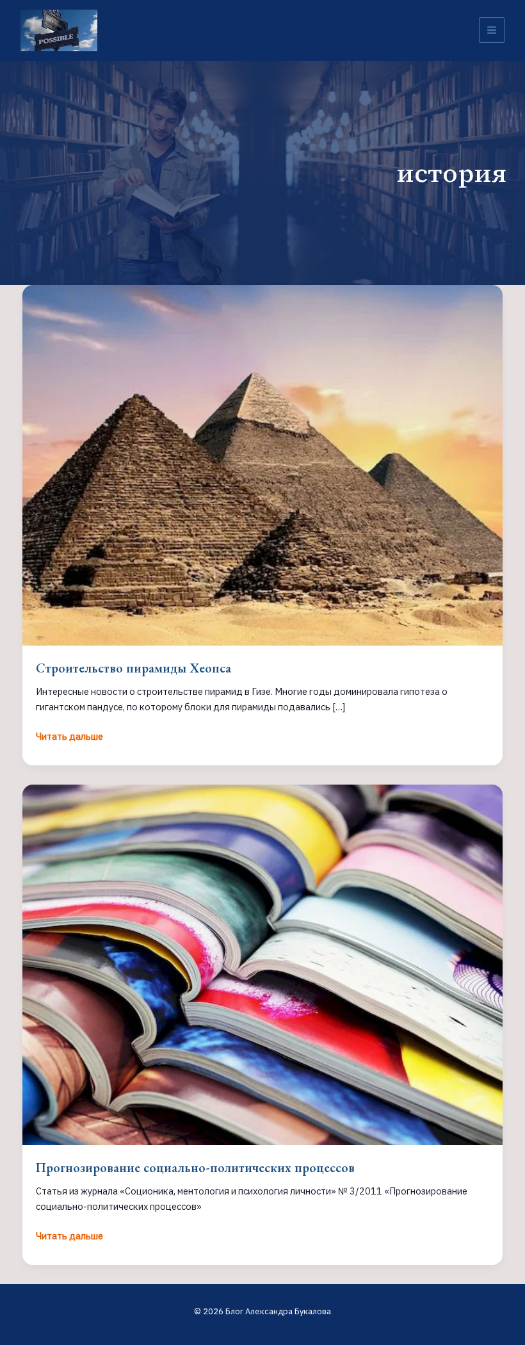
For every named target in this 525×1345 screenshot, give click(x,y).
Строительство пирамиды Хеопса (133, 668)
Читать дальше (69, 737)
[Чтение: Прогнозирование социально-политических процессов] (262, 964)
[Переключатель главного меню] (492, 30)
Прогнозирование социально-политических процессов (195, 1167)
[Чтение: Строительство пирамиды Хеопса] (262, 464)
